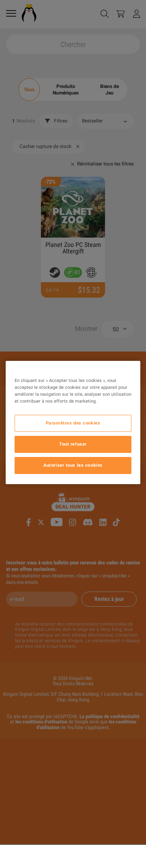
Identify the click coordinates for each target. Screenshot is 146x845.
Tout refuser (73, 444)
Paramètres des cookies (73, 423)
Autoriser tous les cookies (73, 465)
